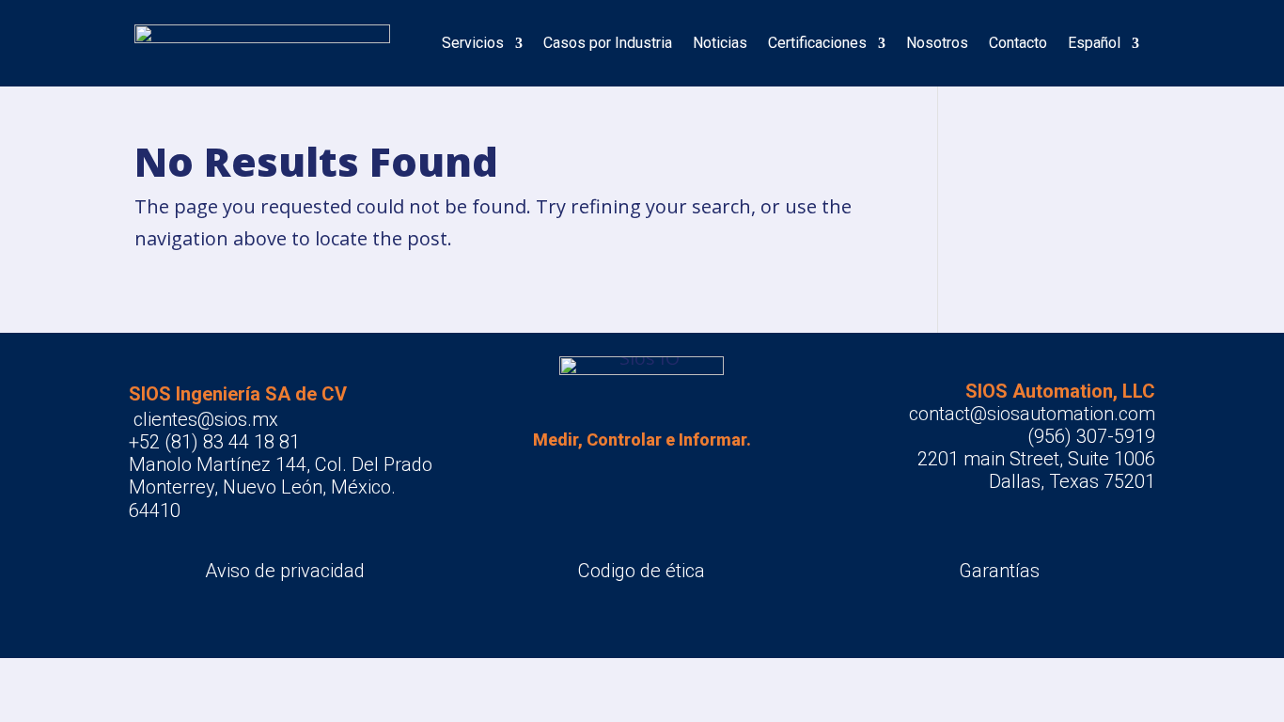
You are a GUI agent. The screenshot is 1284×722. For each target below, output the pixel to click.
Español (1094, 43)
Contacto (1018, 43)
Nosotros (937, 43)
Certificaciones (817, 43)
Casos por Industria (607, 43)
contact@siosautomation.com (1032, 413)
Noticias (720, 43)
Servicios (473, 43)
